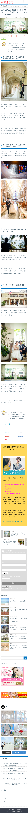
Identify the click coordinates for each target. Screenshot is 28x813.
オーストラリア (6, 795)
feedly (20, 439)
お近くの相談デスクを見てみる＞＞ (12, 521)
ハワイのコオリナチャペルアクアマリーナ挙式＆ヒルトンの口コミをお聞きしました (15, 769)
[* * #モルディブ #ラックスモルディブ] (20, 730)
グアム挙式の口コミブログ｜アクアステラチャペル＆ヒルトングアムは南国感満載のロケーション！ (15, 784)
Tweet (7, 432)
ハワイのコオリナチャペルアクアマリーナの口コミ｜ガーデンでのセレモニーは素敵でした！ (15, 774)
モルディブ (5, 805)
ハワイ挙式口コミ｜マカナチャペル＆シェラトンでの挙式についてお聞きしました (15, 764)
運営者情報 (19, 809)
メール (3, 568)
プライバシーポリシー (11, 809)
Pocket (8, 439)
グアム (4, 798)
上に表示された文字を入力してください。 (12, 577)
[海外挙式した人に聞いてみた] (11, 2)
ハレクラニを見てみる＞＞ (8, 424)
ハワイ (4, 801)
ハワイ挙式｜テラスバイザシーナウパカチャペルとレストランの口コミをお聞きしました (15, 779)
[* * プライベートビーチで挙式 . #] (7, 743)
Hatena (21, 436)
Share (20, 432)
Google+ (8, 436)
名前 (3, 563)
